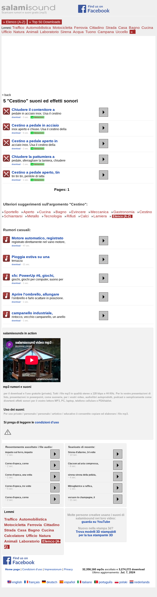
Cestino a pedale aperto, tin (36, 172)
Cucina (147, 28)
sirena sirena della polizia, (82, 475)
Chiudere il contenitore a (33, 110)
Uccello (122, 32)
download (16, 117)
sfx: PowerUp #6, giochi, (33, 276)
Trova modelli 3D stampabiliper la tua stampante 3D (96, 533)
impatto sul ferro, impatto (19, 452)
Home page (12, 569)
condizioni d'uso (47, 422)
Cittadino (96, 28)
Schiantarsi (13, 216)
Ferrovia (81, 28)
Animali (32, 32)
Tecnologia (53, 216)
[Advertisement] (78, 64)
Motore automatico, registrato (37, 238)
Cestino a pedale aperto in (35, 141)
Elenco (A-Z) (122, 216)
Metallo (33, 216)
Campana (106, 32)
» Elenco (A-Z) (14, 22)
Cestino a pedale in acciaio (35, 125)
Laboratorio (49, 32)
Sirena (66, 32)
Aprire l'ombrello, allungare (35, 294)
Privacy (68, 569)
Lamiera (100, 216)
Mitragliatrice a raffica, (80, 486)
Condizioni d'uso (32, 569)
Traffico (18, 28)
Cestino (145, 212)
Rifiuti (71, 216)
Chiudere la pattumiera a (33, 157)
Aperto (28, 212)
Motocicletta (62, 28)
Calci (84, 216)
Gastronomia (124, 212)
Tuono (90, 32)
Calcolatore (14, 536)
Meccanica (100, 212)
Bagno (134, 28)
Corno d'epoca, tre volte (18, 486)
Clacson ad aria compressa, (83, 463)
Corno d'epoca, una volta (18, 475)
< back (6, 95)
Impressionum (53, 569)
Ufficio (7, 32)
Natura (19, 32)
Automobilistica (38, 28)
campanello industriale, (32, 313)
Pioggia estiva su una (31, 257)
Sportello (11, 212)
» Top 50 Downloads (44, 22)
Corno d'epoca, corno (17, 463)
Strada (111, 28)
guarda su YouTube (96, 521)
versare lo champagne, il (81, 497)
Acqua (78, 32)
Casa (122, 28)
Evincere (78, 212)
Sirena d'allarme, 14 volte (82, 452)
